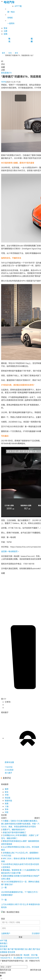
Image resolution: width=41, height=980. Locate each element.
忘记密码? (36, 933)
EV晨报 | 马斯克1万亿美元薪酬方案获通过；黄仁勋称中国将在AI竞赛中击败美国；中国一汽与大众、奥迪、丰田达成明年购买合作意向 (20, 824)
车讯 (10, 53)
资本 (6, 809)
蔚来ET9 (8, 73)
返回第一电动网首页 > (10, 551)
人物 (6, 806)
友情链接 (3, 952)
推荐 (6, 789)
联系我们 (3, 943)
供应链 (7, 798)
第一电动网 (24, 955)
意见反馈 (3, 946)
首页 (3, 53)
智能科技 (8, 800)
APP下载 (18, 6)
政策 (6, 803)
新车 (16, 53)
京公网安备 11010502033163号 (26, 958)
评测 (6, 795)
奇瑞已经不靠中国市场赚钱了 (14, 832)
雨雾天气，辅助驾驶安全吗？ (14, 829)
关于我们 (3, 949)
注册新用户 (5, 933)
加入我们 (28, 949)
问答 (6, 812)
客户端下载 (12, 949)
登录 (20, 937)
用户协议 (36, 949)
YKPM (3, 82)
